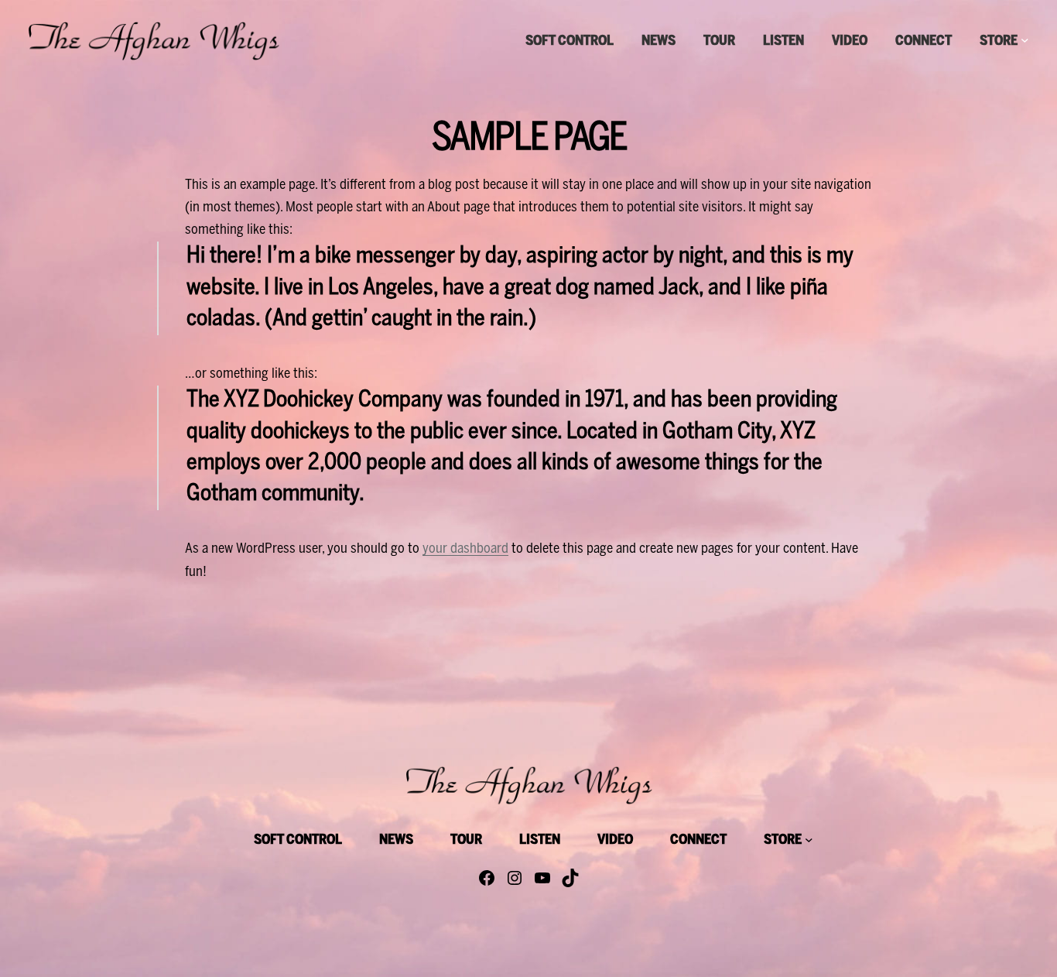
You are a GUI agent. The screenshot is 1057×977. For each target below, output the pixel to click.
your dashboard (465, 549)
